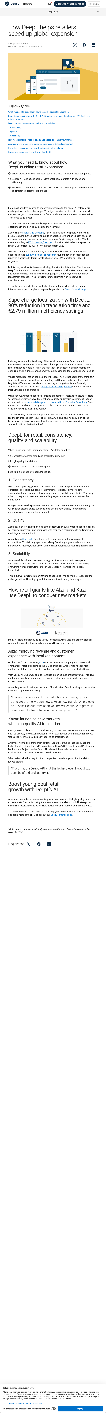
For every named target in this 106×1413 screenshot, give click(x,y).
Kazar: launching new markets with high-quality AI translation (35, 148)
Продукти (27, 4)
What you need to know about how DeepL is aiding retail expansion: (38, 112)
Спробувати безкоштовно (70, 3)
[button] (75, 45)
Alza (41, 662)
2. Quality (12, 131)
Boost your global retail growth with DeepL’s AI (29, 152)
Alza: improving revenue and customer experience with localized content (40, 144)
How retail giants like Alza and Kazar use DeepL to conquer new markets (41, 140)
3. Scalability (14, 135)
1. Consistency (14, 127)
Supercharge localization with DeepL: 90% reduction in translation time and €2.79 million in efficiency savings (49, 117)
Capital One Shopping (33, 232)
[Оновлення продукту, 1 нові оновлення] (49, 4)
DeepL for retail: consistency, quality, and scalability (31, 123)
